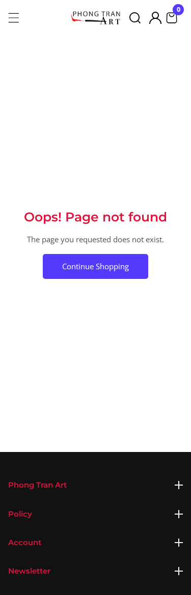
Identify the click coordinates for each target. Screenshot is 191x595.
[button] (135, 18)
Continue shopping (95, 266)
